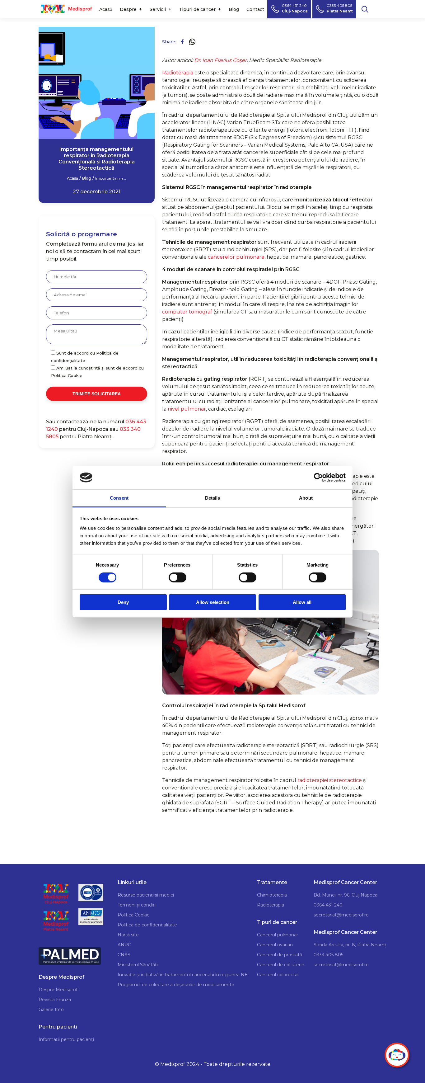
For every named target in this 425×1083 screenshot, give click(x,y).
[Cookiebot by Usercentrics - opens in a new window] (318, 477)
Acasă (105, 9)
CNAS (124, 955)
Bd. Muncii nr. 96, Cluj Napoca (345, 895)
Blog (234, 9)
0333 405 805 (328, 955)
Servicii (158, 9)
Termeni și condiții (137, 905)
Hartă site (128, 935)
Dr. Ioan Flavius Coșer (220, 60)
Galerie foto (51, 1009)
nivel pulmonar (187, 409)
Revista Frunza (55, 999)
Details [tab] (212, 498)
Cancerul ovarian (275, 945)
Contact (255, 9)
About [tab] (306, 498)
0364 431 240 (328, 905)
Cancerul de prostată (279, 955)
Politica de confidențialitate (147, 925)
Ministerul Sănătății (138, 965)
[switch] (177, 577)
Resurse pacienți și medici (146, 895)
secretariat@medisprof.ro (341, 915)
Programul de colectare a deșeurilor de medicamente (176, 984)
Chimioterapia (272, 895)
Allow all (302, 602)
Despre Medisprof (58, 989)
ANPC (124, 945)
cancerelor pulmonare (236, 257)
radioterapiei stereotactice (329, 780)
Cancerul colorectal (277, 974)
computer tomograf (187, 312)
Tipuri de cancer (197, 9)
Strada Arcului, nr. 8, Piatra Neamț (350, 945)
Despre (128, 9)
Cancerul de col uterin (280, 965)
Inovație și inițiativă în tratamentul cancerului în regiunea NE (183, 974)
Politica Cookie (134, 915)
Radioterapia (178, 73)
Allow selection (212, 602)
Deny (123, 602)
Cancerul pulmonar (277, 935)
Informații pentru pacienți (66, 1039)
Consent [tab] (119, 498)
